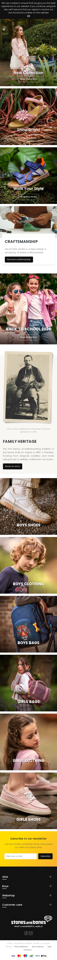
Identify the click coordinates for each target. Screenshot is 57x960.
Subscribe (45, 856)
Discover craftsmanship (19, 259)
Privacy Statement (21, 947)
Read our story (12, 466)
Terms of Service (38, 947)
